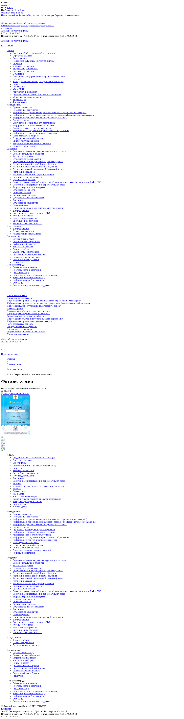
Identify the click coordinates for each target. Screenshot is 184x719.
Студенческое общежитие (25, 203)
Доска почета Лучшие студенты (28, 154)
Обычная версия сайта (12, 12)
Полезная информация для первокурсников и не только (40, 151)
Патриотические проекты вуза (27, 177)
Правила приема (21, 120)
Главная (11, 359)
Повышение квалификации (26, 241)
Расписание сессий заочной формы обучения (35, 166)
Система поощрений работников (29, 254)
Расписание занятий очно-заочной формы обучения (38, 169)
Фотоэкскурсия (14, 369)
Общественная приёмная (25, 267)
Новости (17, 84)
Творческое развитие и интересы (29, 187)
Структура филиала (22, 55)
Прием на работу (21, 249)
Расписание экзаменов (24, 172)
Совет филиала (20, 58)
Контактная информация (25, 92)
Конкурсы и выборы (23, 246)
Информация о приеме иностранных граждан (35, 133)
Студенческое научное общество (28, 197)
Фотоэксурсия (20, 102)
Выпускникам (14, 226)
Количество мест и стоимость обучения (32, 128)
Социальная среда (16, 264)
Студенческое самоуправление (28, 159)
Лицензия (17, 63)
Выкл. (23, 10)
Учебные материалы (23, 215)
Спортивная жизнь (22, 192)
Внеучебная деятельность (25, 68)
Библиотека (18, 74)
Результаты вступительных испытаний (32, 143)
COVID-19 (18, 283)
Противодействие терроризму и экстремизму (35, 275)
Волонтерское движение (25, 195)
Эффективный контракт (24, 244)
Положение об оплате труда (26, 257)
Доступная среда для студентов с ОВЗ (31, 213)
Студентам (12, 148)
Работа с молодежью (23, 156)
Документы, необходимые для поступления (34, 123)
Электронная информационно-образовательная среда (39, 76)
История (17, 79)
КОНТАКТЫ (7, 45)
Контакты (6, 709)
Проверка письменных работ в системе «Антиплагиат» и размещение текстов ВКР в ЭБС (57, 182)
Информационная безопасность (28, 280)
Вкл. (17, 10)
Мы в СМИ (18, 89)
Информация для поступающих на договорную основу (40, 117)
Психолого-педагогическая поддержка (31, 285)
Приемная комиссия (22, 107)
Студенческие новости (24, 190)
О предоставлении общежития (28, 138)
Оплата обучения (21, 205)
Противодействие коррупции (27, 270)
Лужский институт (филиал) (15, 31)
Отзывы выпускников (23, 231)
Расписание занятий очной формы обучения (34, 164)
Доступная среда (21, 272)
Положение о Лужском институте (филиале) (34, 61)
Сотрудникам (13, 236)
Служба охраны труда (23, 239)
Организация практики (24, 179)
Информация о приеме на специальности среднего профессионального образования (54, 115)
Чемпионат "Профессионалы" (27, 223)
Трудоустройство (21, 210)
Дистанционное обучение (25, 221)
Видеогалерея (19, 99)
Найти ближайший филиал (14, 15)
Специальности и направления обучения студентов (38, 161)
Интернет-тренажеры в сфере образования (33, 174)
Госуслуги (18, 262)
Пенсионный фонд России (26, 259)
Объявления (19, 86)
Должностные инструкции (26, 252)
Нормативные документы (25, 110)
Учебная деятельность (23, 66)
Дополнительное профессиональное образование (37, 94)
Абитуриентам (14, 104)
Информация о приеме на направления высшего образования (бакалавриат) (50, 112)
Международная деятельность (27, 97)
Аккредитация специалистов (27, 233)
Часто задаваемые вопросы (26, 135)
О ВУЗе (10, 50)
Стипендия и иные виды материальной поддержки (38, 208)
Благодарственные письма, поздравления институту (38, 81)
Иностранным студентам (25, 218)
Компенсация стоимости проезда (29, 277)
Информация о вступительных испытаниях (34, 125)
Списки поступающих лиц (26, 141)
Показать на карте (10, 354)
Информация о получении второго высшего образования (41, 130)
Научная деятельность (23, 71)
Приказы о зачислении (24, 146)
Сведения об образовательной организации (34, 53)
